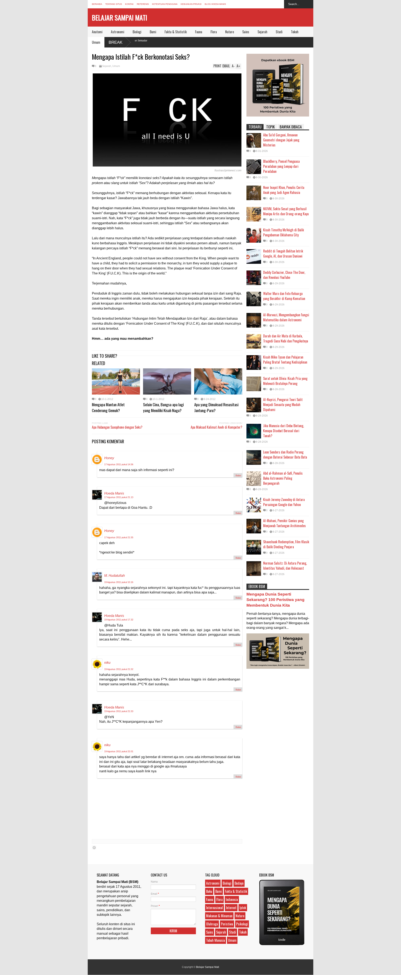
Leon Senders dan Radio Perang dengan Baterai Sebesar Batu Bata (285, 455)
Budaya (239, 883)
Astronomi (117, 31)
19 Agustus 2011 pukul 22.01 (118, 751)
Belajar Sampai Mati (119, 17)
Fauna (198, 31)
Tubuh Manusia (215, 940)
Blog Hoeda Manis (215, 4)
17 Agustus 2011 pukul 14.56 (118, 464)
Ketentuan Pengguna (165, 4)
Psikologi (242, 923)
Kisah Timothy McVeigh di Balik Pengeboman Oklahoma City (283, 232)
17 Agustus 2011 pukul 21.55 (118, 537)
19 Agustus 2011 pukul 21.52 (118, 669)
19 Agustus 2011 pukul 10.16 (118, 582)
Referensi (143, 4)
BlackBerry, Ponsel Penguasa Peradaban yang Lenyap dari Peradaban (281, 166)
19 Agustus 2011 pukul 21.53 (118, 711)
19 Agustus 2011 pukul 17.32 (118, 619)
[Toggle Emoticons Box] (94, 847)
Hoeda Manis (114, 493)
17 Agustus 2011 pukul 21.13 (118, 497)
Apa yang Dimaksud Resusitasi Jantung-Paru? (216, 407)
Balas (238, 475)
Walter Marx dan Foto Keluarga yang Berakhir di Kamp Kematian (284, 296)
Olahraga (212, 923)
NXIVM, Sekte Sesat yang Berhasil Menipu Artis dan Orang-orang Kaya (286, 211)
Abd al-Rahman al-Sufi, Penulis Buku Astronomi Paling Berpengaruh (283, 478)
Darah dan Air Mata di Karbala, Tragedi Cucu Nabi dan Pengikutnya (285, 338)
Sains (245, 31)
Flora (214, 31)
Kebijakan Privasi (191, 4)
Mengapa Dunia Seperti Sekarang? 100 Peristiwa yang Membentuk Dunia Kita (275, 599)
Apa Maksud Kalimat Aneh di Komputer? (216, 427)
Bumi (153, 31)
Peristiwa (227, 923)
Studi (279, 31)
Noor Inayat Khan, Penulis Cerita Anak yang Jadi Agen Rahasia (283, 190)
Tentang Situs (113, 4)
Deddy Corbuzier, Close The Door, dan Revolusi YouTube (284, 275)
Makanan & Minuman (219, 915)
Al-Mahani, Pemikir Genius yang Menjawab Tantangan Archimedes (284, 523)
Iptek (243, 907)
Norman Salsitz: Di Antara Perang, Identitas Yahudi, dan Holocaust (285, 566)
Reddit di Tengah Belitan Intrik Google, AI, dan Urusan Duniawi (283, 254)
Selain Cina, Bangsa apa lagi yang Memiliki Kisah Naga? (163, 407)
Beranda (97, 4)
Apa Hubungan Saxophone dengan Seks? (117, 427)
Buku (209, 891)
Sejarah (262, 31)
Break (115, 42)
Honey (109, 458)
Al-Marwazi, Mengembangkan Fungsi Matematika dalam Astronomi (286, 317)
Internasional (214, 907)
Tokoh (294, 31)
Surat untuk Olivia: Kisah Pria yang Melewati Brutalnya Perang (285, 381)
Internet (231, 907)
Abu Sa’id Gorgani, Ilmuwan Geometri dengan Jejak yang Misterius (281, 139)
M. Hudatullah (114, 575)
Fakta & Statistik (176, 31)
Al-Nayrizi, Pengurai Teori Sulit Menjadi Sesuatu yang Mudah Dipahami (283, 404)
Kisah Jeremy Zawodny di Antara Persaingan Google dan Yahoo (284, 502)
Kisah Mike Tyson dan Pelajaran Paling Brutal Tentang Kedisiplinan (285, 360)
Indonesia (232, 899)
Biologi (137, 31)
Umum (96, 42)
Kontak (129, 4)
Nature (229, 31)
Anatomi (97, 31)
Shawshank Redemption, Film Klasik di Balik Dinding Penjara (286, 544)
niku (107, 662)
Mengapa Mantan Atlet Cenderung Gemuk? (108, 407)
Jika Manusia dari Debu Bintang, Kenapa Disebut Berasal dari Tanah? (283, 430)
